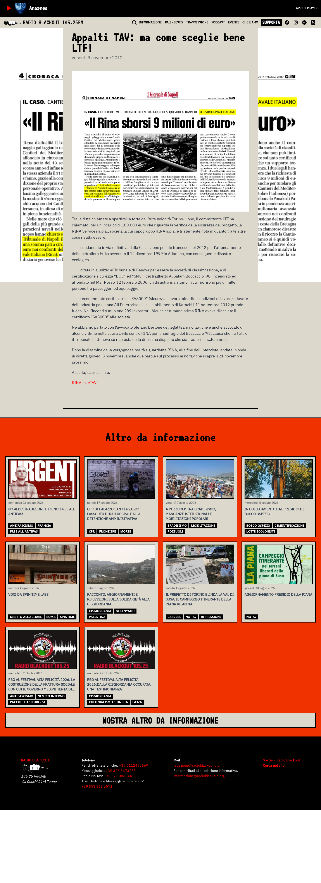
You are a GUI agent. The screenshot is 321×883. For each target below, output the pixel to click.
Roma (51, 617)
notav (251, 617)
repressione (211, 617)
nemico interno (51, 696)
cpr (92, 531)
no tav (191, 617)
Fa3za (137, 702)
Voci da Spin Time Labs (28, 594)
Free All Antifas (24, 531)
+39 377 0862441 (119, 776)
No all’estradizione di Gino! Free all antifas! (41, 511)
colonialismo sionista (108, 702)
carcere (174, 617)
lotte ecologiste (260, 531)
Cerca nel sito (274, 765)
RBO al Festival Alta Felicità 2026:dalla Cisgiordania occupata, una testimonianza (119, 684)
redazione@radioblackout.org (196, 765)
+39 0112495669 (133, 765)
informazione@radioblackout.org (198, 776)
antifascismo (21, 525)
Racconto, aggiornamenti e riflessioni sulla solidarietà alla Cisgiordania (118, 599)
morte (125, 531)
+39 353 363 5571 (96, 786)
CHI (250, 22)
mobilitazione (203, 525)
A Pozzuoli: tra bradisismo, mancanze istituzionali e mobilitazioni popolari (191, 514)
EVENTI (233, 22)
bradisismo (177, 525)
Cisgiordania (100, 611)
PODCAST (218, 22)
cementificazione (289, 525)
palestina (97, 617)
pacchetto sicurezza (27, 702)
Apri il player (307, 8)
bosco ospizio (258, 525)
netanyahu (125, 611)
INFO (150, 22)
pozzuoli (175, 531)
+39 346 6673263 (121, 770)
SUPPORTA (271, 22)
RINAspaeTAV (84, 382)
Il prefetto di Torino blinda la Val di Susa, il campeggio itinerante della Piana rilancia (200, 599)
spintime (67, 617)
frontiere (107, 531)
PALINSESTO (174, 22)
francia (44, 525)
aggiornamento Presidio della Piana (278, 594)
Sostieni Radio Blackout (281, 760)
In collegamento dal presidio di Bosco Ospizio (274, 511)
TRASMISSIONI (197, 22)
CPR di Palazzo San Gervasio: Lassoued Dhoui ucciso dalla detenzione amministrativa (113, 514)
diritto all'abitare (26, 617)
